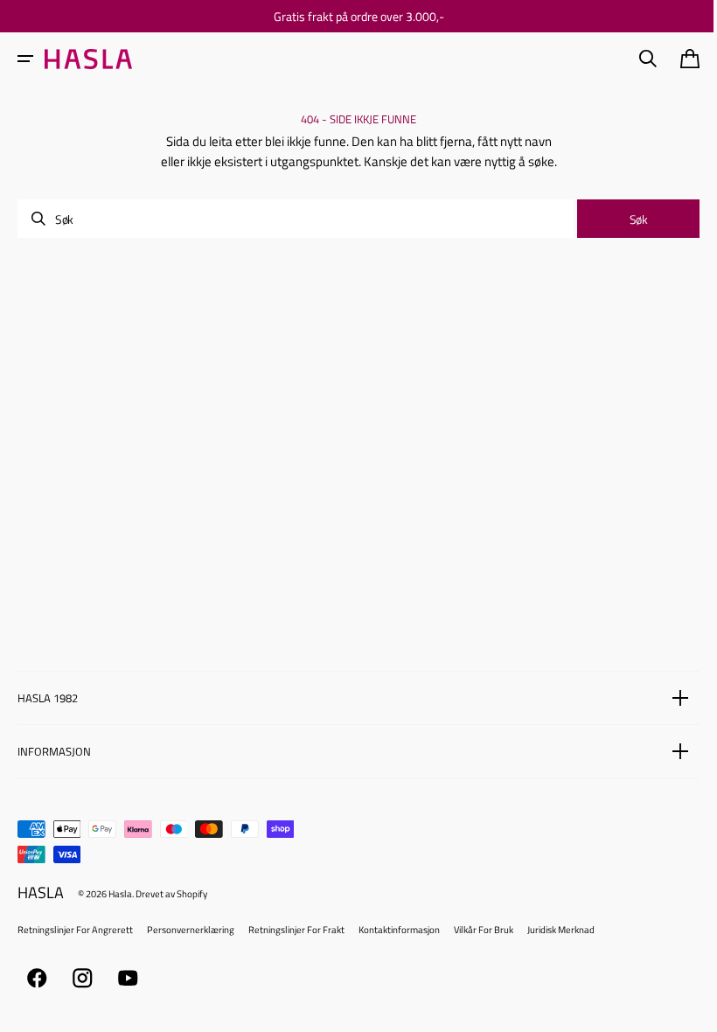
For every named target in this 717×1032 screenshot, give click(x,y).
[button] (25, 58)
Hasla (120, 894)
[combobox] (288, 218)
